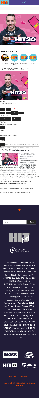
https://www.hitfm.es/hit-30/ (9, 184)
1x (14, 113)
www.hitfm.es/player (23, 193)
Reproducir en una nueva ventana (23, 147)
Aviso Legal (12, 376)
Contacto (24, 376)
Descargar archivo (6, 147)
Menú (24, 2)
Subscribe (6, 119)
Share (16, 119)
